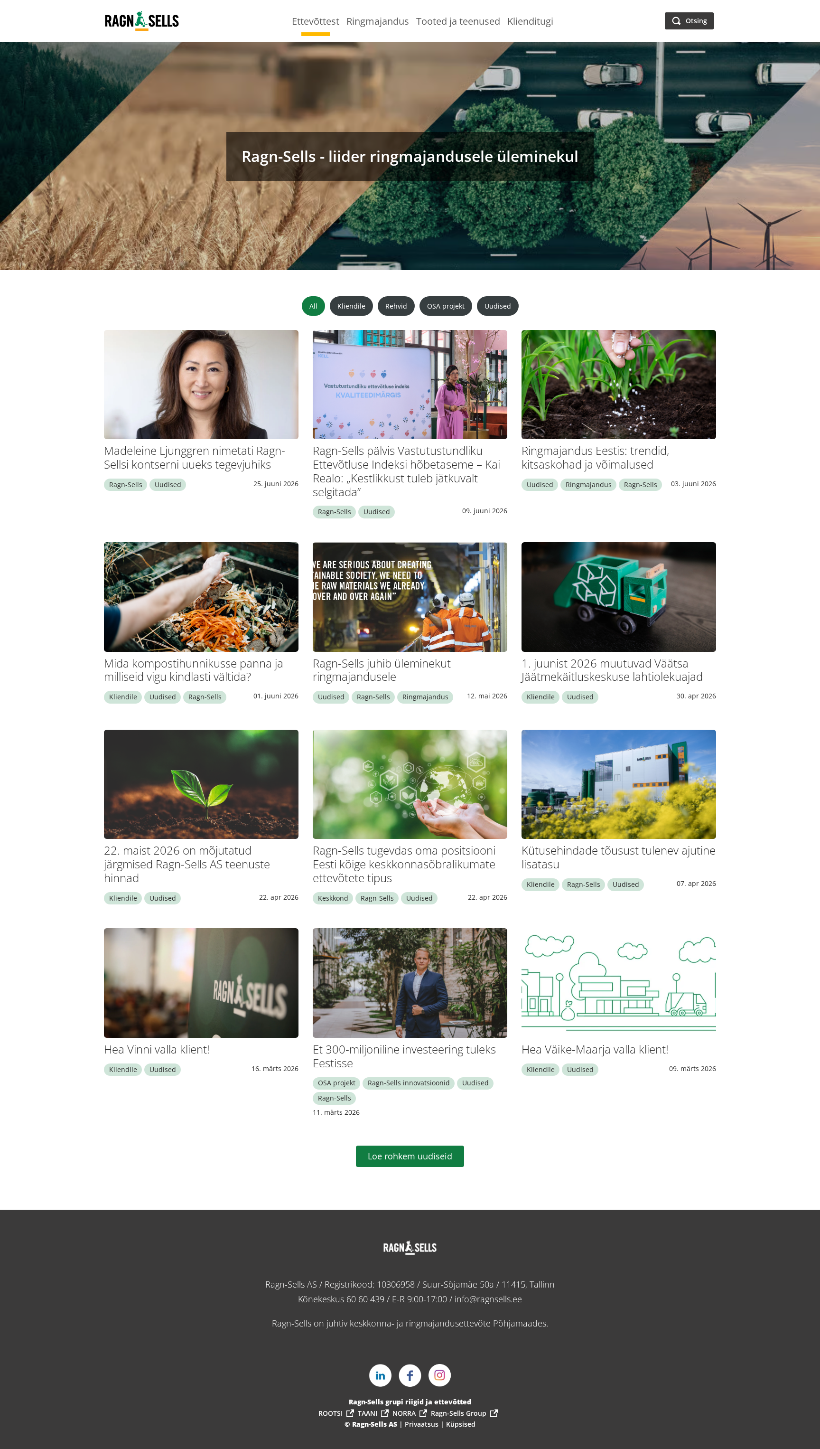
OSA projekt (446, 305)
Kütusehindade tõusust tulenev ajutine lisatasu (619, 857)
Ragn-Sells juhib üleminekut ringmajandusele (382, 670)
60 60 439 (365, 1299)
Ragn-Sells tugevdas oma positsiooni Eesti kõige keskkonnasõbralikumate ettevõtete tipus (404, 863)
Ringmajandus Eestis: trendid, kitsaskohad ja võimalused (595, 457)
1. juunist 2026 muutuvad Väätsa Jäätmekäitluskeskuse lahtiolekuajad (612, 670)
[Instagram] (440, 1375)
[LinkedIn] (380, 1375)
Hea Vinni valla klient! (157, 1049)
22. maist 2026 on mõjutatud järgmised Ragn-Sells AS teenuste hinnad (187, 863)
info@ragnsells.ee (488, 1299)
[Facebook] (410, 1375)
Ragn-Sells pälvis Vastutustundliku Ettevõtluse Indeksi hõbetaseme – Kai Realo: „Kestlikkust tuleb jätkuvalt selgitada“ (406, 470)
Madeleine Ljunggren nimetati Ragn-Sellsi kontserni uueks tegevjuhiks (194, 457)
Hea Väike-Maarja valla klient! (595, 1049)
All (313, 305)
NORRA (404, 1413)
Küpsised (460, 1424)
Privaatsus (422, 1424)
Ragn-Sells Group (458, 1413)
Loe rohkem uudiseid (410, 1156)
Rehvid (396, 305)
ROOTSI (330, 1413)
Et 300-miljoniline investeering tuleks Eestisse (404, 1056)
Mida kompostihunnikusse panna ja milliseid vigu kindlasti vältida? (193, 670)
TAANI (367, 1413)
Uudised (498, 305)
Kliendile (351, 305)
